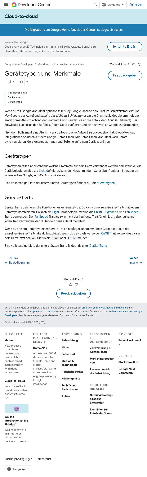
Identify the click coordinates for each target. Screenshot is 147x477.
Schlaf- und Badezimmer (70, 387)
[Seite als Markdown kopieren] (21, 81)
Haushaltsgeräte (72, 371)
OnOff (98, 212)
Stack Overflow (128, 362)
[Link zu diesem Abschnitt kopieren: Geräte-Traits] (36, 198)
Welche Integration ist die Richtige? (16, 420)
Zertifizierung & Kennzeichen (100, 349)
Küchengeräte (71, 378)
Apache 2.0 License (42, 311)
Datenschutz (43, 459)
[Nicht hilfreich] (139, 64)
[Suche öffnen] (95, 4)
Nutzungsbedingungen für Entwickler (101, 398)
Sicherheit (68, 354)
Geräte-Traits (98, 245)
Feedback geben (125, 75)
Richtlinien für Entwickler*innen (101, 411)
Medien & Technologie (70, 362)
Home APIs (40, 348)
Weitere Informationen (72, 64)
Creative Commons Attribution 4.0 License (105, 307)
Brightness (111, 212)
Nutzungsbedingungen (18, 459)
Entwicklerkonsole (129, 342)
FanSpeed (132, 212)
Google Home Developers (19, 64)
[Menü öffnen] (6, 4)
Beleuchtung (70, 340)
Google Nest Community (126, 370)
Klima (65, 347)
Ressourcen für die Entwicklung (100, 371)
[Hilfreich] (134, 64)
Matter (9, 340)
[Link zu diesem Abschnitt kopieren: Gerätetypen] (35, 156)
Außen (66, 396)
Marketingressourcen (102, 360)
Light (42, 171)
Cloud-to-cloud (21, 16)
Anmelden (136, 4)
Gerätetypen (106, 183)
